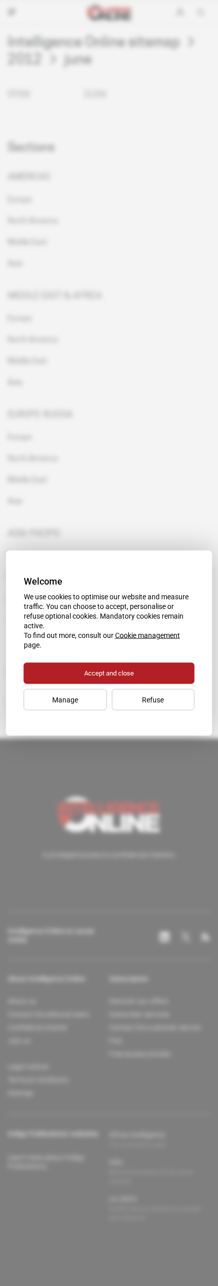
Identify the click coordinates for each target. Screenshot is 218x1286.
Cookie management (147, 635)
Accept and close (109, 673)
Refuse (153, 700)
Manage (65, 700)
